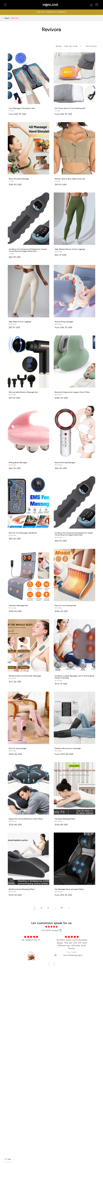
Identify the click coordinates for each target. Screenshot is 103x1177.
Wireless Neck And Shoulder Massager (25, 676)
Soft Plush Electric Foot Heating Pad (70, 108)
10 (62, 907)
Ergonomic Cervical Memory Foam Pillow (26, 819)
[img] (51, 927)
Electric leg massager (18, 748)
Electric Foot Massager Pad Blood (23, 533)
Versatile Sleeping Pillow (65, 819)
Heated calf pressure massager (68, 748)
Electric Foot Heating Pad (65, 605)
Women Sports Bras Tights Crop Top (70, 179)
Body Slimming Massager (65, 463)
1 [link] (34, 907)
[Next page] (68, 908)
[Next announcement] (98, 12)
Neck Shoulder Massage (19, 179)
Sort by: (59, 46)
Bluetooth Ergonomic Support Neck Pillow (72, 392)
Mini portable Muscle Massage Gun (23, 392)
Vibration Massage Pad (18, 605)
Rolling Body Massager (18, 463)
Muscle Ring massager (64, 322)
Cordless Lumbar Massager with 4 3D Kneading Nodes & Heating (74, 677)
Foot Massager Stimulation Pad (22, 108)
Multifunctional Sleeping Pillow (22, 889)
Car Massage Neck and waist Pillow (69, 889)
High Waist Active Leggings (20, 322)
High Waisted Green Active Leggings (70, 249)
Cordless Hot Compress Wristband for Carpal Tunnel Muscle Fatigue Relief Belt (28, 250)
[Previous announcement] (5, 12)
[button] (5, 4)
